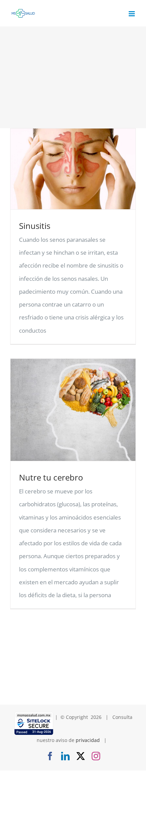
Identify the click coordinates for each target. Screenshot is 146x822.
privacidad (88, 740)
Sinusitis (34, 225)
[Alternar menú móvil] (132, 13)
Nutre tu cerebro (51, 477)
